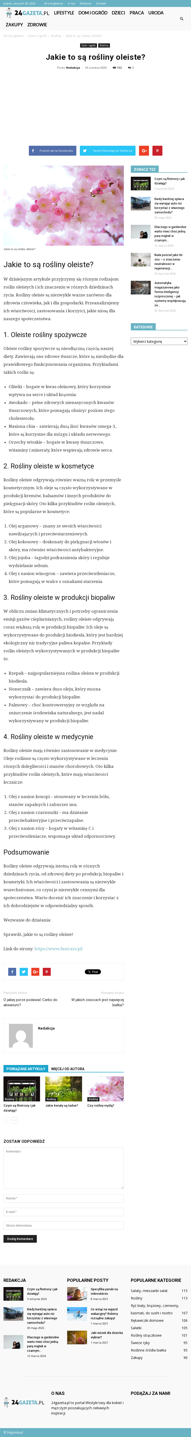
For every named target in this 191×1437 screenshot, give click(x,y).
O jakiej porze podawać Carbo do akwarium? (30, 1002)
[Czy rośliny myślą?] (105, 1088)
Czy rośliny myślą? (100, 1105)
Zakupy (14, 24)
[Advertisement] (95, 108)
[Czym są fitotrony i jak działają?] (21, 1088)
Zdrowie (37, 24)
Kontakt (101, 3)
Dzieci (118, 12)
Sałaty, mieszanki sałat (149, 1290)
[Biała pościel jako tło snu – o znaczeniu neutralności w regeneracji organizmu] (141, 259)
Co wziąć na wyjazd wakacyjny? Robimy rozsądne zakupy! (104, 1314)
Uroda (156, 12)
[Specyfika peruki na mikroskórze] (77, 1294)
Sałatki (136, 1327)
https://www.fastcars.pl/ (59, 948)
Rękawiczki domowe (147, 1320)
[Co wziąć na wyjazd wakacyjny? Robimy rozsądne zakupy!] (77, 1314)
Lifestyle (64, 12)
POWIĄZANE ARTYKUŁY (25, 1069)
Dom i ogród (93, 12)
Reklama (85, 3)
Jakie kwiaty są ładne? (61, 1105)
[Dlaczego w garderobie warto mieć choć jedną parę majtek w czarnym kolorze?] (141, 231)
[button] (182, 19)
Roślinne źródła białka (148, 1350)
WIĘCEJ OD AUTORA (67, 1069)
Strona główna (53, 3)
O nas (71, 3)
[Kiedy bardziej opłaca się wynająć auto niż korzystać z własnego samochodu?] (141, 203)
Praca (137, 12)
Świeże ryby (140, 1342)
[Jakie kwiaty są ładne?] (63, 1088)
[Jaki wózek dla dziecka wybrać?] (77, 1337)
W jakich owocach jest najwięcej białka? (97, 1002)
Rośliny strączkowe (146, 1335)
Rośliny (104, 45)
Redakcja (73, 67)
